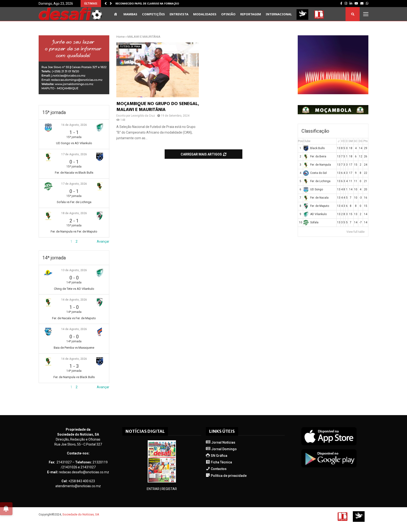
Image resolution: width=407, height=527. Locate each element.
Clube (306, 141)
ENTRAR (153, 489)
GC (356, 141)
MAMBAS (130, 14)
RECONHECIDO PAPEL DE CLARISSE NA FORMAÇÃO (147, 3)
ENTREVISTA (179, 14)
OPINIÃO (228, 14)
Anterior (45, 241)
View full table (355, 231)
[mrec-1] (74, 93)
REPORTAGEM (250, 14)
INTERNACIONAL (279, 14)
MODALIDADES (204, 14)
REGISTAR (169, 489)
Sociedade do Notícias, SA (80, 514)
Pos (300, 141)
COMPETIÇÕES (153, 14)
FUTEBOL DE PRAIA (130, 46)
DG (360, 141)
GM (351, 141)
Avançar (103, 241)
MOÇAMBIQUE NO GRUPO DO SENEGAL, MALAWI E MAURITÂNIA (157, 107)
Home (120, 36)
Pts (365, 141)
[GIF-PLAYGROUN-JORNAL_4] (333, 93)
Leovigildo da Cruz (143, 115)
